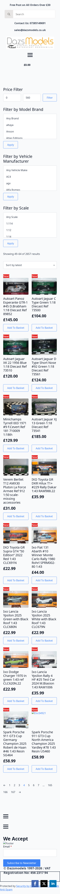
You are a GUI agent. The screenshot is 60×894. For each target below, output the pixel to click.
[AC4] (30, 176)
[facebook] (35, 883)
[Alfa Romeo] (30, 190)
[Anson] (30, 131)
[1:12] (30, 230)
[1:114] (30, 223)
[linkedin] (52, 883)
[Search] (9, 14)
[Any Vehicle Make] (30, 170)
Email (7, 846)
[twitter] (44, 883)
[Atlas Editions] (30, 138)
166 (5, 792)
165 (50, 785)
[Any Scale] (30, 217)
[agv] (30, 183)
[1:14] (30, 236)
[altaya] (30, 125)
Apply (10, 145)
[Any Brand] (30, 118)
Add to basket (15, 327)
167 (13, 792)
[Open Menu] (30, 55)
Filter (50, 97)
